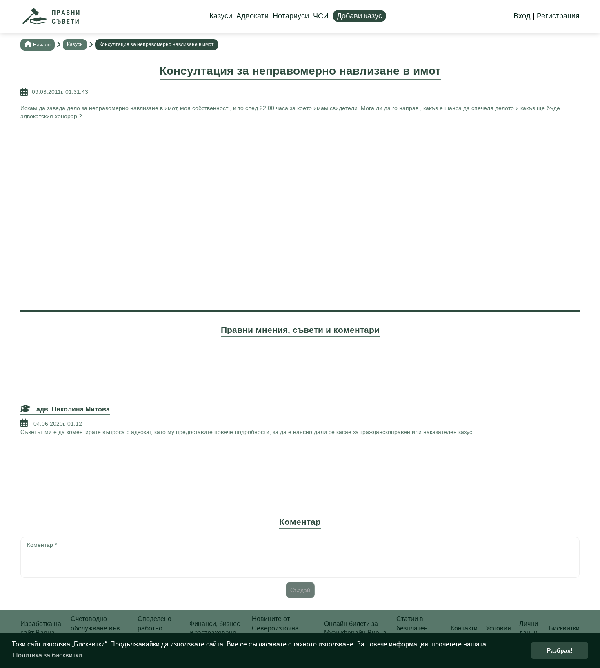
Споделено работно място (154, 628)
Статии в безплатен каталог (412, 628)
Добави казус (359, 16)
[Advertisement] (300, 185)
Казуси (220, 16)
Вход (522, 16)
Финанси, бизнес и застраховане (214, 628)
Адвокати (252, 16)
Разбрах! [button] (560, 650)
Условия (498, 628)
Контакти (464, 628)
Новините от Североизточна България (275, 628)
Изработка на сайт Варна (40, 628)
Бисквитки (564, 628)
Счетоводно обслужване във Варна (95, 628)
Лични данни (528, 628)
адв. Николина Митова (72, 409)
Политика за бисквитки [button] (47, 655)
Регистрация (558, 16)
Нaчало (42, 45)
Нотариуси (291, 16)
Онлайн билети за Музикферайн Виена (355, 628)
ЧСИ (321, 16)
